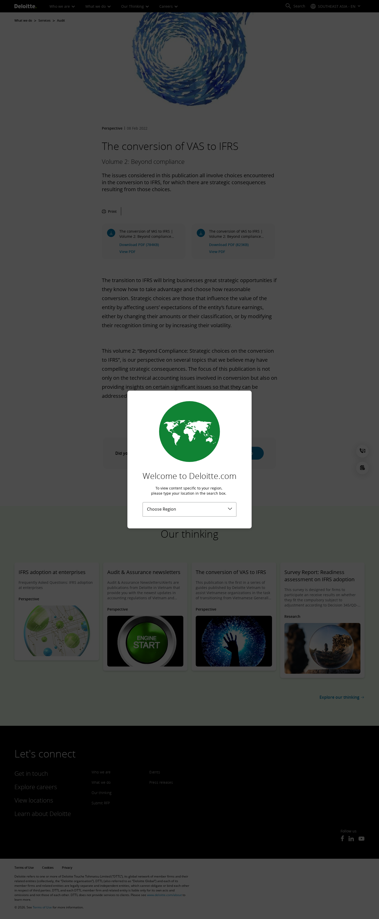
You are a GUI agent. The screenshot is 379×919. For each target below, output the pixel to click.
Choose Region (161, 509)
